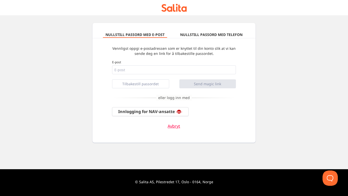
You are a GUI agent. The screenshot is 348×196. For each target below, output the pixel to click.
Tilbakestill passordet (140, 83)
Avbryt (174, 126)
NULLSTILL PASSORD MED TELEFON (211, 34)
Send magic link (207, 83)
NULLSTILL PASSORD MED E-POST (135, 34)
